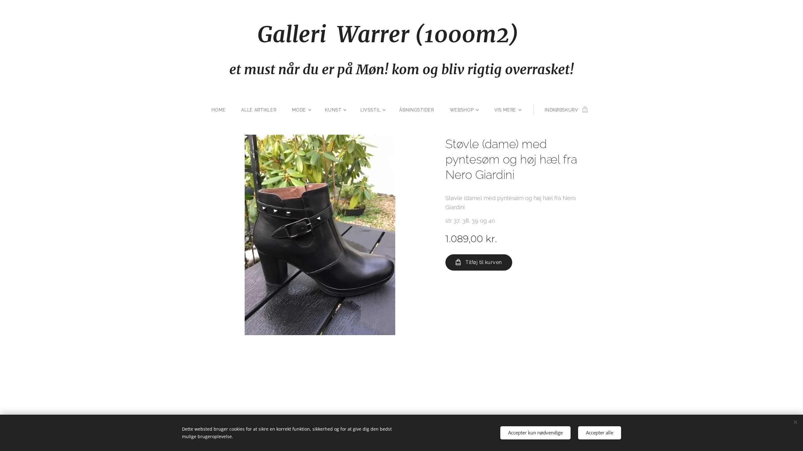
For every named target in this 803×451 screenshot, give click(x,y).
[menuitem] (222, 110)
